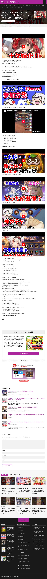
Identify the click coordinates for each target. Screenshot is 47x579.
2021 (34, 548)
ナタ (19, 5)
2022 (34, 544)
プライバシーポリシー (22, 533)
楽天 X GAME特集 (21, 552)
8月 (35, 528)
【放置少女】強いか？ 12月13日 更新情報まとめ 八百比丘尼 (20, 391)
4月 (41, 527)
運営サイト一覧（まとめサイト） (24, 542)
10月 (38, 532)
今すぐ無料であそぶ (23, 353)
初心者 (36, 5)
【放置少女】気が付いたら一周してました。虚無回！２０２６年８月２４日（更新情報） (23, 491)
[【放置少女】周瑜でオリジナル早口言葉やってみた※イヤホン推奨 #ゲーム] (3, 529)
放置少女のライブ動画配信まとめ (14, 576)
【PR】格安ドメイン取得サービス (24, 565)
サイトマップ (20, 530)
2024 (34, 535)
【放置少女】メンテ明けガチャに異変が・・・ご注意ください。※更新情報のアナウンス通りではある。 (8, 491)
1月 (36, 527)
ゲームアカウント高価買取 (23, 558)
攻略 (43, 5)
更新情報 (13, 21)
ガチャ (15, 5)
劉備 (39, 5)
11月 (40, 532)
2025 (34, 531)
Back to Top (23, 520)
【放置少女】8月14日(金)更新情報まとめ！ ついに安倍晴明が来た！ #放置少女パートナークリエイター (23, 511)
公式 (6, 5)
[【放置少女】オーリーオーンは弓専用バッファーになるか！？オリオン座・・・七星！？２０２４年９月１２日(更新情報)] (4, 400)
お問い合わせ (20, 527)
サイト (3, 460)
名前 (3, 450)
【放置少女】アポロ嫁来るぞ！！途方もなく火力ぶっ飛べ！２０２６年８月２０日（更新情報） (39, 491)
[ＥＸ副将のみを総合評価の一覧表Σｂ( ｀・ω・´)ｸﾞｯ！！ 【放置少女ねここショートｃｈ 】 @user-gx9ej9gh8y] (3, 549)
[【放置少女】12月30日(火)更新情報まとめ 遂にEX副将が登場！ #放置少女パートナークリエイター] (4, 416)
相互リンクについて (21, 536)
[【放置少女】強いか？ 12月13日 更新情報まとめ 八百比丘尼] (4, 393)
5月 (42, 527)
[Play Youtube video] (23, 46)
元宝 (32, 5)
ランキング (28, 5)
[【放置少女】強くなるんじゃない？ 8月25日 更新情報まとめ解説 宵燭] (4, 409)
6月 (44, 527)
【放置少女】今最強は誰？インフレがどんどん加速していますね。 (10, 535)
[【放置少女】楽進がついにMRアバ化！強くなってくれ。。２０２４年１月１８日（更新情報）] (4, 424)
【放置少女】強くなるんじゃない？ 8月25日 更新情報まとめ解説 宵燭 (22, 407)
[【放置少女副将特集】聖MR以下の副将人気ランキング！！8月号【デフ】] (3, 558)
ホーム (2, 5)
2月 (38, 527)
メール (4, 455)
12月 (42, 532)
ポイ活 (22, 5)
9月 (36, 532)
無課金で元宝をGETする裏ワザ (23, 555)
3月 (39, 527)
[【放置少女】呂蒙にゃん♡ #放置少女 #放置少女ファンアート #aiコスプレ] (3, 542)
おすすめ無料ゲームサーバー (23, 549)
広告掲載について (21, 539)
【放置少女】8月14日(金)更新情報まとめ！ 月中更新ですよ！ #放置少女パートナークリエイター (39, 511)
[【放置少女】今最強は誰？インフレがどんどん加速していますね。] (3, 536)
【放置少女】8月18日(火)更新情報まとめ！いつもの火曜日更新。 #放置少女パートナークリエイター (8, 511)
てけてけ (10, 5)
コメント (4, 439)
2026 (34, 527)
